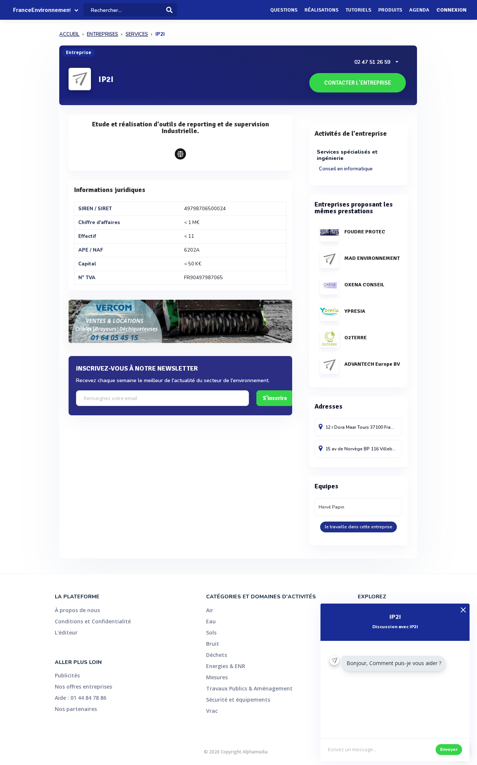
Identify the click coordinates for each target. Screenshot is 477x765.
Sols (211, 632)
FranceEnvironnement (41, 10)
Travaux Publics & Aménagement (249, 688)
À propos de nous (77, 610)
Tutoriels (358, 10)
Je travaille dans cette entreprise (358, 527)
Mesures (217, 677)
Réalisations (321, 10)
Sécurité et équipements (238, 699)
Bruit (212, 643)
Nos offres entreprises (83, 686)
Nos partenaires (76, 708)
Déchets (216, 654)
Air (209, 610)
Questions (283, 10)
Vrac (212, 710)
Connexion (451, 10)
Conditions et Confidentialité (93, 621)
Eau (211, 621)
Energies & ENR (225, 666)
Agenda (419, 10)
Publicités (67, 675)
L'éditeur (66, 632)
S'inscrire (275, 398)
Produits (390, 10)
